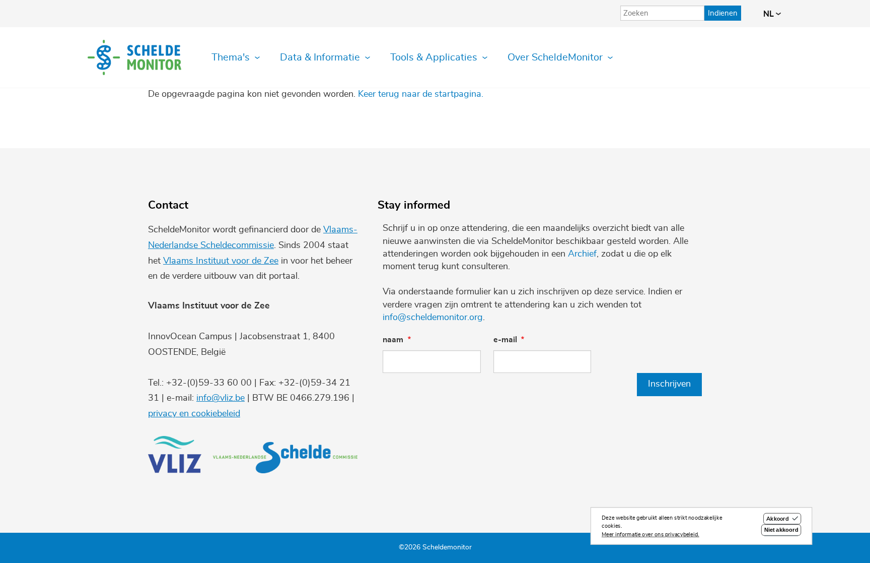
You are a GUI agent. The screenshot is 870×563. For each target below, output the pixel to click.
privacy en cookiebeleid (194, 413)
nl (769, 14)
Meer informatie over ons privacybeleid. (650, 534)
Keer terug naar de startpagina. (420, 94)
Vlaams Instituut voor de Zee (220, 261)
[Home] (134, 57)
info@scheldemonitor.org (433, 317)
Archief (582, 254)
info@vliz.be (220, 398)
